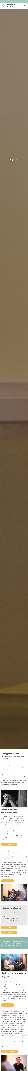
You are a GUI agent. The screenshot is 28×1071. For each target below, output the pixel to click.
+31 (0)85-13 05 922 (22, 2)
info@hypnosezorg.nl (21, 0)
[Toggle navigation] (24, 6)
